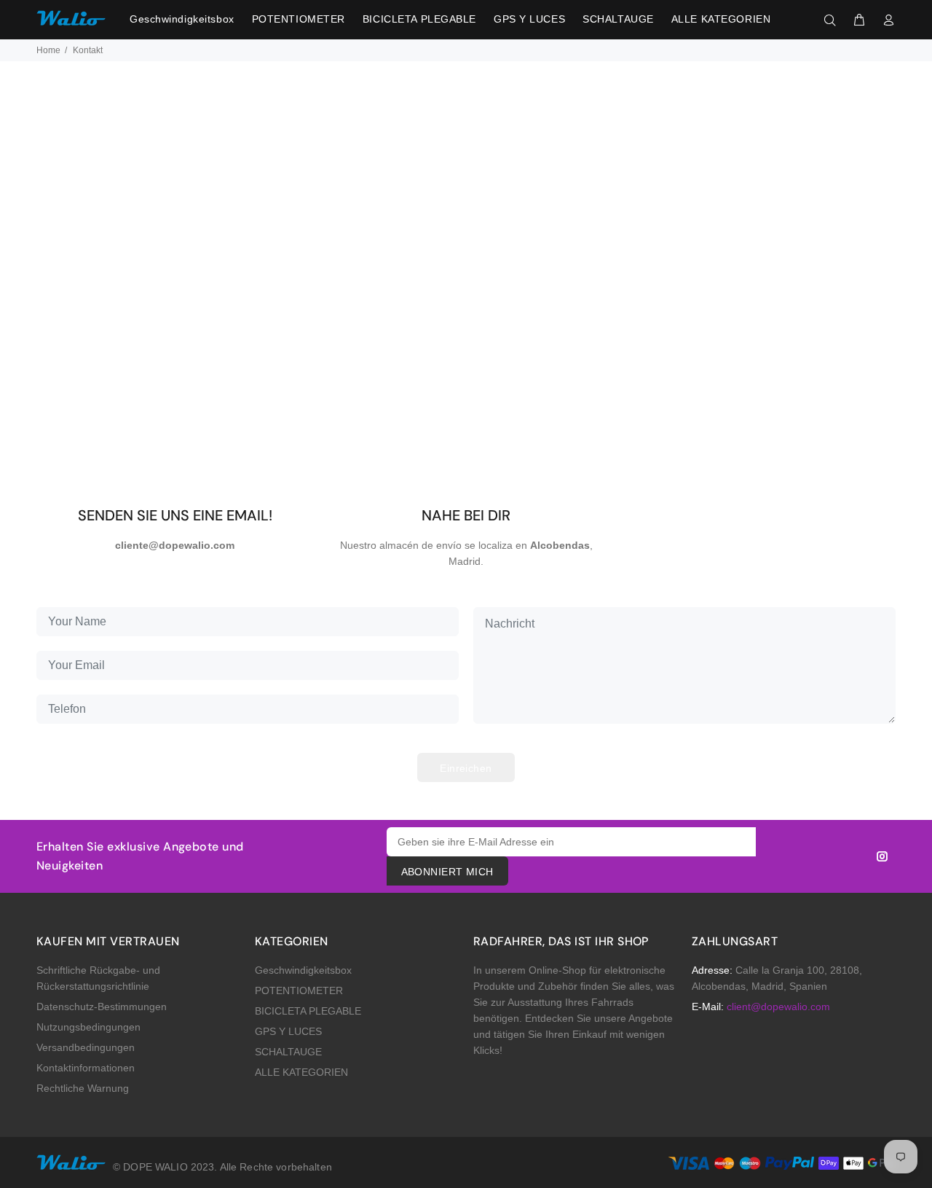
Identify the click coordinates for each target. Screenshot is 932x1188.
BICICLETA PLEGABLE (308, 1011)
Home (48, 50)
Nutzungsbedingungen (88, 1027)
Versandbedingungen (85, 1047)
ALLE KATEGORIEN (301, 1072)
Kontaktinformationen (85, 1068)
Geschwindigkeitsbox (303, 970)
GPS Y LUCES (288, 1031)
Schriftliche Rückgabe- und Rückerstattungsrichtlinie (98, 978)
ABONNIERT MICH (447, 872)
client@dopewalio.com (778, 1006)
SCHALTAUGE (288, 1052)
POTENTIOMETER (299, 990)
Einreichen (465, 768)
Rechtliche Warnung (82, 1088)
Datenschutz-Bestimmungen (101, 1006)
